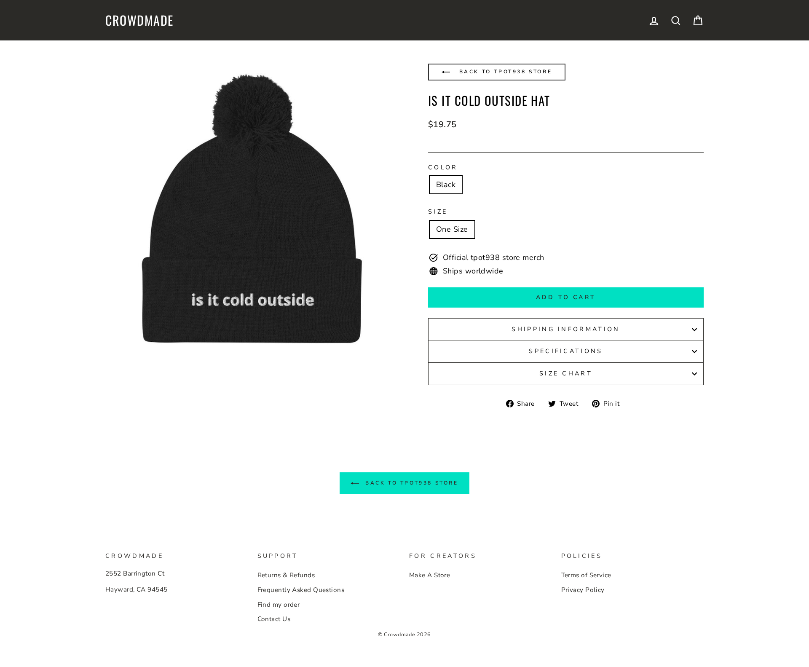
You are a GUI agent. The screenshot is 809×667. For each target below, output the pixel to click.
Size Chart (565, 373)
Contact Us (274, 619)
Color (443, 167)
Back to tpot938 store (504, 71)
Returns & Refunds (286, 575)
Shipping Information (566, 329)
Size (437, 211)
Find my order (278, 604)
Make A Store (429, 575)
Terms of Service (586, 575)
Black (445, 184)
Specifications (566, 351)
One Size (452, 229)
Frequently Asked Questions (301, 590)
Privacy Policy (583, 590)
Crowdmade (139, 20)
